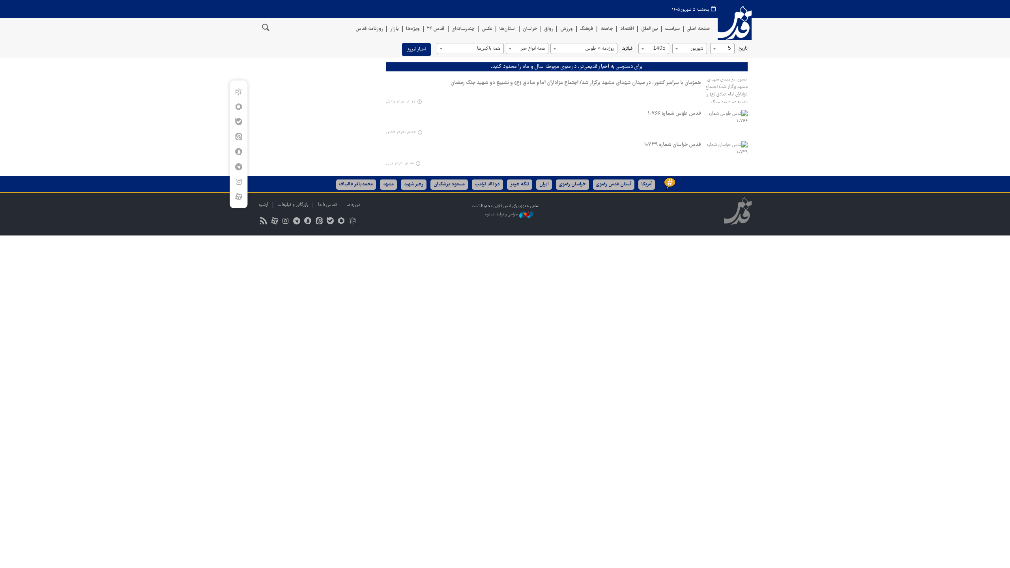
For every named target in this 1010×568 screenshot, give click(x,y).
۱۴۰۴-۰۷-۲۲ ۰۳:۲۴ (401, 133)
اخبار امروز (416, 49)
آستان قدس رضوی (613, 184)
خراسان (530, 29)
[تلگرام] (238, 166)
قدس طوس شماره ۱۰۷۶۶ (674, 114)
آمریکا (647, 184)
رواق (548, 29)
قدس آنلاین (735, 23)
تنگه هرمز (519, 184)
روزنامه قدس (369, 29)
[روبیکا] (238, 91)
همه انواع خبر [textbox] (532, 48)
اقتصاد (627, 29)
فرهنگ (586, 29)
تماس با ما (327, 205)
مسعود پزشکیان (449, 184)
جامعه (606, 29)
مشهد (388, 184)
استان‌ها (507, 29)
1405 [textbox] (659, 48)
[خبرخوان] (263, 222)
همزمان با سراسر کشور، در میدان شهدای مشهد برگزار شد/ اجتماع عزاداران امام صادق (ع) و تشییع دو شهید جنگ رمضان (576, 83)
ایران (544, 184)
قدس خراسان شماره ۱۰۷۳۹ (672, 145)
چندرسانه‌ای (463, 29)
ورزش (566, 29)
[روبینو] (238, 106)
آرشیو (263, 205)
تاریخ (743, 48)
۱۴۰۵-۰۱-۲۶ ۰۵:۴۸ (400, 102)
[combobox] (722, 48)
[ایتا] (238, 136)
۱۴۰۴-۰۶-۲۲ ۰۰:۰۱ (400, 164)
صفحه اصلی (698, 29)
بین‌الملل (649, 29)
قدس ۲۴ (436, 29)
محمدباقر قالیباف (356, 184)
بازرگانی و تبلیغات (293, 205)
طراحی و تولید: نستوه (502, 215)
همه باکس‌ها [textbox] (488, 48)
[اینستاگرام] (238, 181)
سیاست (672, 29)
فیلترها (626, 48)
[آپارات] (238, 196)
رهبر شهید (413, 184)
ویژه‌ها (413, 29)
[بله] (238, 121)
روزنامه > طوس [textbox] (599, 48)
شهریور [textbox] (696, 48)
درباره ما (353, 205)
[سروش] (238, 151)
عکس (487, 29)
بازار (394, 29)
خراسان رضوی (572, 184)
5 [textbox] (729, 48)
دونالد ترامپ (487, 184)
